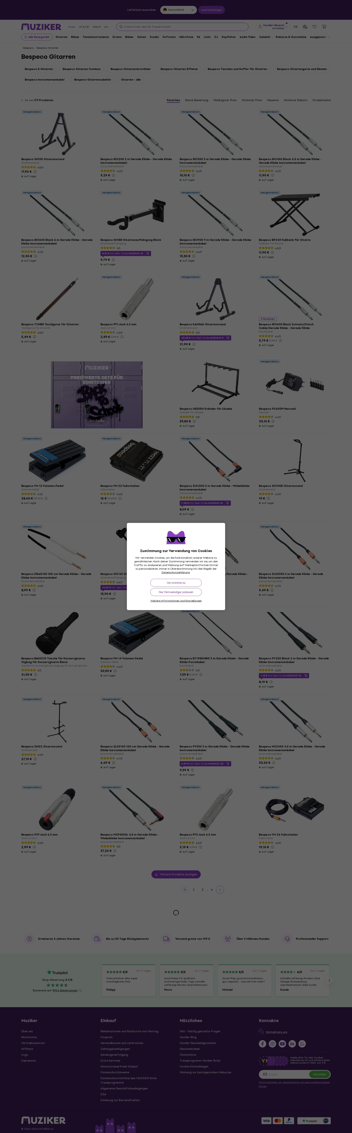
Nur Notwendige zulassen (176, 592)
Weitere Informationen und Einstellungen (176, 601)
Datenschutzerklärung (176, 572)
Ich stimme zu (176, 582)
